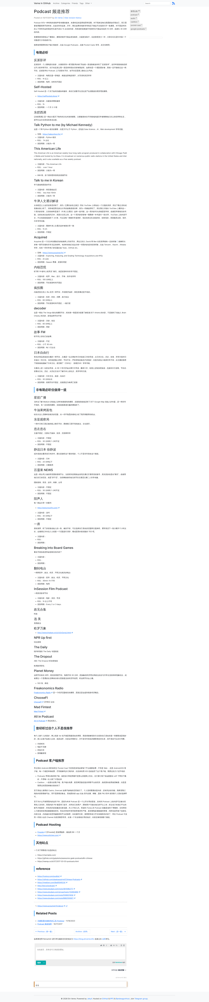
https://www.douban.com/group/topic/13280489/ (57, 892)
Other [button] (87, 3)
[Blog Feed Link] (173, 3)
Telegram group (141, 999)
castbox (135, 21)
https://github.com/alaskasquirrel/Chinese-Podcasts (58, 879)
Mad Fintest (39, 711)
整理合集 (135, 11)
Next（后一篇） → (118, 931)
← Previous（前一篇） (44, 931)
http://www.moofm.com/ (47, 508)
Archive (56, 3)
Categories (65, 3)
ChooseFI (38, 702)
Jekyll (89, 999)
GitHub (105, 999)
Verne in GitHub (42, 3)
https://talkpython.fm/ (52, 134)
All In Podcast (39, 721)
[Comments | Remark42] (80, 961)
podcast (135, 14)
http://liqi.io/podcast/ (46, 886)
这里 (104, 939)
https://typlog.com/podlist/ (48, 876)
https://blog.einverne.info (83, 939)
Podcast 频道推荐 (44, 924)
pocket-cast (136, 25)
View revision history (72, 18)
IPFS (112, 999)
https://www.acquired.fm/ (53, 253)
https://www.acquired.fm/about (50, 906)
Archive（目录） (82, 931)
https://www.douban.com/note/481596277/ (55, 889)
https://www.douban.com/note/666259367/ (55, 898)
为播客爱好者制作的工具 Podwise (50, 921)
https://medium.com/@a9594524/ (51, 882)
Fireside (40, 832)
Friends (75, 3)
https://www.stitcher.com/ (48, 835)
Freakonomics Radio (42, 692)
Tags (81, 3)
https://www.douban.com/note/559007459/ (55, 895)
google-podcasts (138, 28)
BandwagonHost (123, 999)
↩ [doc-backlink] (67, 906)
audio (134, 18)
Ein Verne (59, 18)
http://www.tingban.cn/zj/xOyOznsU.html (54, 633)
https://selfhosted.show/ (47, 96)
